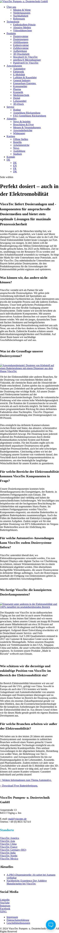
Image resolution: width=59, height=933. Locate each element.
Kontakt (11, 156)
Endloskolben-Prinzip (24, 24)
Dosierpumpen (20, 39)
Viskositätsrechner (22, 30)
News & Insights (21, 121)
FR (14, 168)
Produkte (11, 33)
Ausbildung (19, 151)
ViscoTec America (9, 838)
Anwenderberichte (22, 130)
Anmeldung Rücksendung (26, 112)
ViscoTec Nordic (9, 855)
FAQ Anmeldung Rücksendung (29, 115)
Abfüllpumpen (20, 42)
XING (3, 911)
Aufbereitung (20, 51)
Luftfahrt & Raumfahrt (25, 77)
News (16, 148)
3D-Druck (18, 104)
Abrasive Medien (22, 27)
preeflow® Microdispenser (27, 59)
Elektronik (18, 71)
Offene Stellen (20, 139)
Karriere (11, 136)
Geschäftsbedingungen (18, 923)
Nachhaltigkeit (20, 15)
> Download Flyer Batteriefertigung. (19, 785)
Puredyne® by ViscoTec (26, 62)
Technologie (13, 21)
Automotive (19, 68)
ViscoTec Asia (7, 841)
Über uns (11, 7)
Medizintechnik (21, 95)
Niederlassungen (21, 12)
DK (15, 171)
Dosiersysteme (20, 36)
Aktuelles (11, 118)
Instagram (5, 905)
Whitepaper (19, 133)
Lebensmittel (19, 101)
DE (8, 159)
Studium (17, 154)
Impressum (12, 917)
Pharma (17, 89)
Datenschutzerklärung (18, 920)
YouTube (5, 902)
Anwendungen (14, 65)
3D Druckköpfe (21, 54)
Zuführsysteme (21, 48)
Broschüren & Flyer (23, 124)
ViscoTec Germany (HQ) (13, 849)
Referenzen (19, 18)
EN (15, 165)
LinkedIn (5, 899)
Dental (16, 98)
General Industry (21, 80)
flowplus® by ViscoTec (25, 57)
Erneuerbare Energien (24, 83)
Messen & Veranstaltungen (27, 127)
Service (10, 106)
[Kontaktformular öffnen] (51, 925)
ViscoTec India (8, 852)
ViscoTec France (8, 846)
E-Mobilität (19, 74)
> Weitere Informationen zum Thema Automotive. (26, 780)
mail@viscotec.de (17, 818)
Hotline (17, 109)
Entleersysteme (21, 45)
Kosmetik (18, 92)
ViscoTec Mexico (9, 858)
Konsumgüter (20, 86)
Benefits (17, 142)
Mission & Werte (22, 9)
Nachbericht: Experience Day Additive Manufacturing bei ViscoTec (27, 882)
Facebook (5, 908)
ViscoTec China (8, 844)
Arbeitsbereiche (21, 145)
